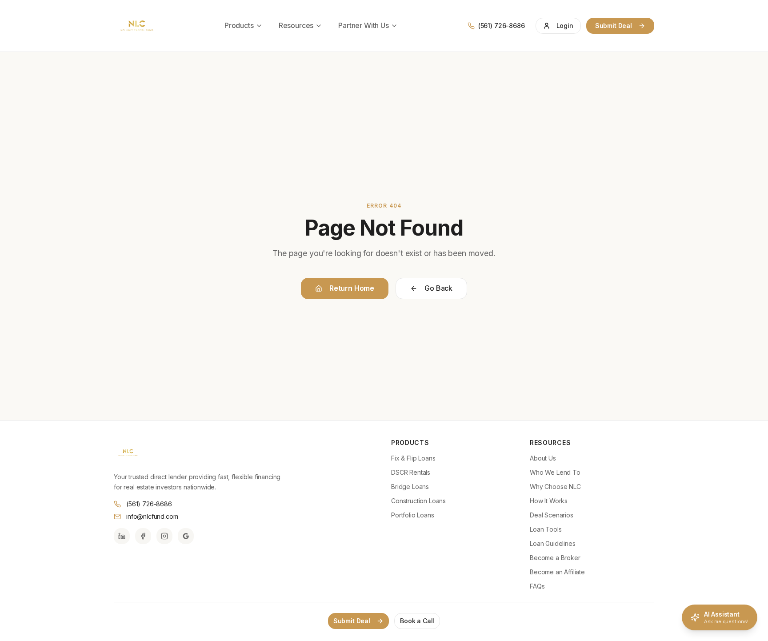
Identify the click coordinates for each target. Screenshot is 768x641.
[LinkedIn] (122, 536)
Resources (296, 25)
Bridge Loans (410, 486)
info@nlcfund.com (152, 516)
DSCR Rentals (410, 472)
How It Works (549, 501)
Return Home (351, 288)
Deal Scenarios (551, 515)
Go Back (438, 288)
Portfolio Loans (412, 515)
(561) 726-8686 (149, 504)
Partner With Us (363, 25)
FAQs (537, 586)
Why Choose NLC (555, 486)
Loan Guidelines (553, 543)
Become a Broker (555, 557)
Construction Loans (418, 501)
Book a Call (417, 621)
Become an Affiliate (557, 572)
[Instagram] (164, 536)
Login (564, 25)
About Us (543, 458)
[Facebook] (143, 536)
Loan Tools (545, 529)
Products (239, 25)
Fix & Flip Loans (413, 458)
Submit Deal (613, 25)
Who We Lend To (555, 472)
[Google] (186, 536)
